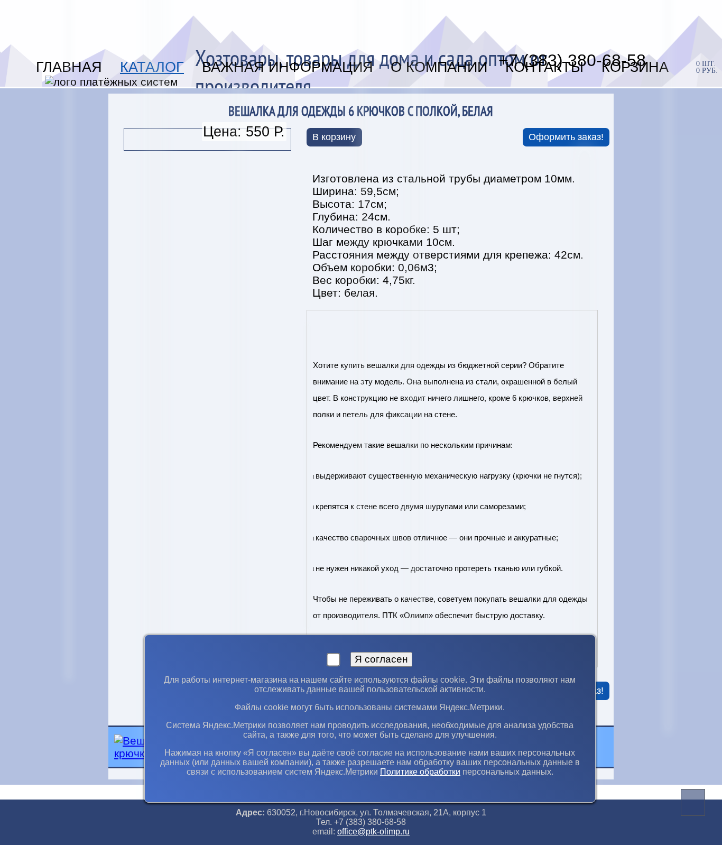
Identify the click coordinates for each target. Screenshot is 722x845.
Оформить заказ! (566, 137)
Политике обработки (420, 771)
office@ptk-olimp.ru (373, 831)
